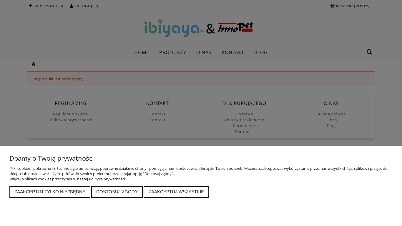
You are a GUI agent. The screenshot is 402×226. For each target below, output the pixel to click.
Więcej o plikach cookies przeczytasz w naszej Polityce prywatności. (67, 179)
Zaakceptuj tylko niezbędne (49, 191)
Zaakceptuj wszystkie (176, 191)
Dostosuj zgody (117, 191)
